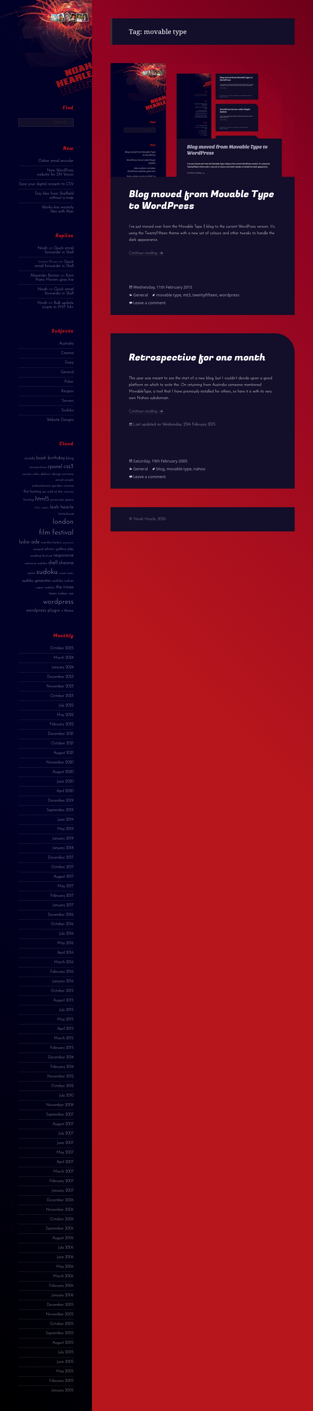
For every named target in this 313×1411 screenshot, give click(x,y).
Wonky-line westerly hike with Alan (58, 209)
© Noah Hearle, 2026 (147, 519)
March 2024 (64, 658)
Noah (42, 248)
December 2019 (61, 801)
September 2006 (60, 1229)
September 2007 (60, 1115)
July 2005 (66, 1352)
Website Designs (60, 420)
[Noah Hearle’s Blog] (69, 52)
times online (58, 593)
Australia (66, 344)
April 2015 (65, 1029)
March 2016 (64, 962)
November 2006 (60, 1210)
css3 (69, 466)
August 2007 (63, 1124)
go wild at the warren (58, 491)
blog (70, 458)
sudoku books (66, 573)
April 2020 (65, 791)
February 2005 (61, 1381)
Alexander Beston (44, 276)
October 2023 (62, 696)
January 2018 (63, 848)
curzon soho (30, 474)
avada (29, 458)
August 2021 (64, 753)
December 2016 (61, 915)
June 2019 (65, 820)
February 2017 (62, 896)
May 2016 (65, 943)
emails (69, 480)
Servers (68, 401)
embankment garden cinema (53, 485)
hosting (28, 499)
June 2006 (65, 1257)
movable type (168, 295)
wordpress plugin (43, 610)
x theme (67, 611)
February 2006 (61, 1286)
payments (68, 542)
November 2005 (60, 1314)
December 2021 (61, 734)
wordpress (58, 601)
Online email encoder (56, 161)
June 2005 (65, 1362)
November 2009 (60, 1105)
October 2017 (62, 867)
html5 (42, 499)
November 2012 (60, 1076)
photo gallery (55, 549)
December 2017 (61, 858)
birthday (56, 458)
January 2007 (62, 1191)
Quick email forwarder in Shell (59, 250)
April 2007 (65, 1162)
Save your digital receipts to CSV (46, 184)
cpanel (55, 467)
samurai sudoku (36, 563)
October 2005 (62, 1324)
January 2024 (63, 667)
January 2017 (63, 905)
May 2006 (65, 1267)
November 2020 (60, 762)
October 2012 (62, 1086)
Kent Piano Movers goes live (54, 278)
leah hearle (62, 507)
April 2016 (65, 953)
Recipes (67, 391)
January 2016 (63, 981)
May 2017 (65, 886)
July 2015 (66, 1010)
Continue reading (146, 253)
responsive (63, 555)
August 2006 (63, 1238)
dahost (46, 474)
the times (65, 587)
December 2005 (60, 1305)
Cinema (67, 353)
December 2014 (61, 1057)
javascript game (62, 499)
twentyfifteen (204, 295)
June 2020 (65, 782)
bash (41, 458)
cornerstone (37, 467)
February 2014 (62, 1067)
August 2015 (63, 1000)
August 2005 (63, 1343)
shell (53, 562)
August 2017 (64, 877)
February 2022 (62, 724)
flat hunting (32, 491)
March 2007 (63, 1172)
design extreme (63, 474)
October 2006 (62, 1219)
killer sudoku (41, 507)
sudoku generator (36, 581)
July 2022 (66, 705)
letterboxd (66, 513)
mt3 (186, 295)
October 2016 (62, 924)
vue (71, 593)
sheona (66, 562)
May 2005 (65, 1371)
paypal (39, 549)
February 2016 (62, 972)
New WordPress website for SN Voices (55, 172)
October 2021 (62, 743)
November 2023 (60, 686)
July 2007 (66, 1133)
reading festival (41, 555)
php (70, 549)
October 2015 (62, 991)
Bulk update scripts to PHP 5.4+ (58, 305)
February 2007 (61, 1181)
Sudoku (67, 410)
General (67, 372)
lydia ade (29, 542)
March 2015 (64, 1038)
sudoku (47, 572)
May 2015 (65, 1019)
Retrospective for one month (197, 357)
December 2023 (60, 677)
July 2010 (66, 1095)
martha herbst (51, 542)
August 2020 (63, 772)
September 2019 (60, 810)
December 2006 (60, 1200)
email (59, 480)
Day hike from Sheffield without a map (54, 196)
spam (31, 573)
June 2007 (65, 1143)
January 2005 (62, 1390)
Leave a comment (149, 302)
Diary (69, 363)
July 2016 (66, 934)
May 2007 (65, 1152)
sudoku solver (63, 581)
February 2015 (62, 1048)
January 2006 (62, 1295)
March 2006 (63, 1276)
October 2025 (62, 648)
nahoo (199, 468)
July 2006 (66, 1248)
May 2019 (65, 829)
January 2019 (63, 838)
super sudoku (45, 587)
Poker (69, 382)
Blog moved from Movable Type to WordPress (201, 200)
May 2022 (65, 715)
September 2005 (60, 1333)
